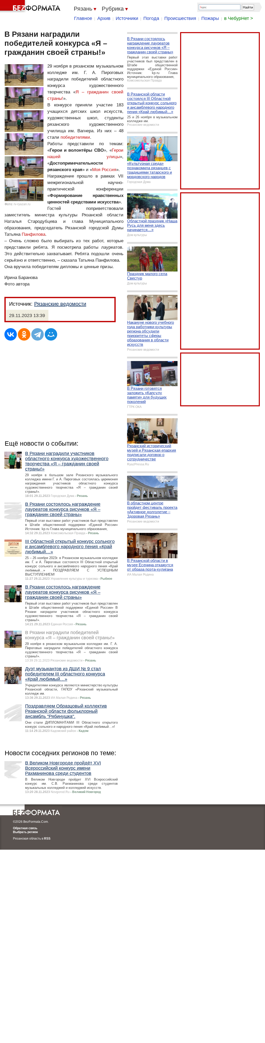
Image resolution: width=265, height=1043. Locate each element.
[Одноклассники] (24, 334)
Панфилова (33, 234)
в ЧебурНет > (238, 18)
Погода (151, 18)
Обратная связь (25, 828)
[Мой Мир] (51, 334)
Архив (104, 18)
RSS (47, 838)
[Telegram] (37, 334)
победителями (75, 137)
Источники (127, 18)
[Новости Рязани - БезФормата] (31, 6)
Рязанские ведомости (60, 304)
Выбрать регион (25, 832)
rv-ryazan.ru (22, 204)
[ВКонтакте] (10, 334)
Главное (83, 18)
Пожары (210, 18)
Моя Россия (104, 169)
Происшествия (180, 18)
